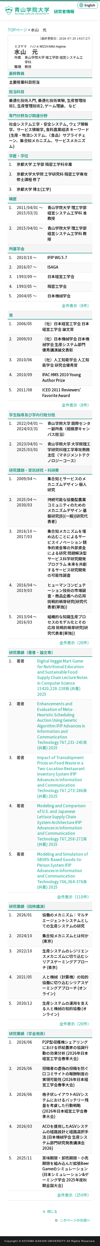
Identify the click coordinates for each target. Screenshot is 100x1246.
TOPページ (17, 29)
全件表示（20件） (75, 642)
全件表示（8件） (76, 305)
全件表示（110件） (74, 896)
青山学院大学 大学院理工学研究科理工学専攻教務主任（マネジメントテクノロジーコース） (69, 452)
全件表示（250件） (74, 1195)
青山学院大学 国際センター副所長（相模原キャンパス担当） (69, 428)
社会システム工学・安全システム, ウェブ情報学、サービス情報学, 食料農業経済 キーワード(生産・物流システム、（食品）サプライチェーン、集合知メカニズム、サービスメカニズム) (49, 135)
